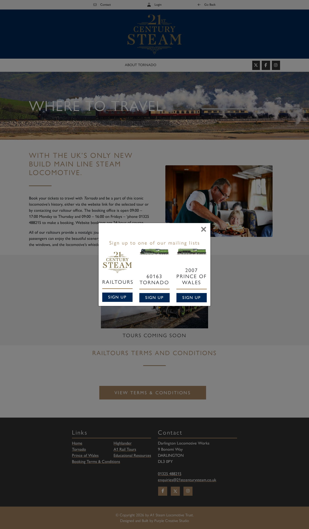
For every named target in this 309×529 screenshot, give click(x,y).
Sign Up (117, 297)
